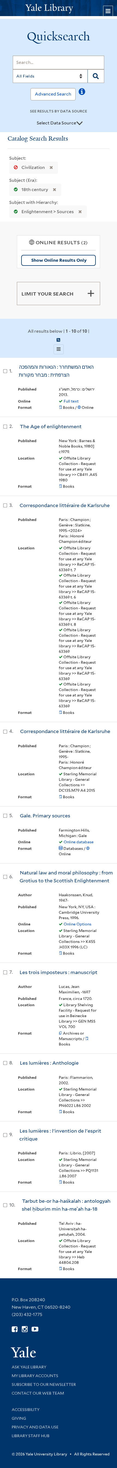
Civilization (33, 167)
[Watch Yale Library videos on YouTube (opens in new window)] (35, 1329)
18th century (35, 189)
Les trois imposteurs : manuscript (58, 972)
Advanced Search (53, 94)
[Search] (96, 76)
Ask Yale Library (29, 1367)
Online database (79, 842)
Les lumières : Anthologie (49, 1063)
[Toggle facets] (91, 293)
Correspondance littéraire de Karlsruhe (65, 505)
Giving (19, 1418)
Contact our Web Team (38, 1393)
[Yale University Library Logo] (58, 8)
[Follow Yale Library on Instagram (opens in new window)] (24, 1329)
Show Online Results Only (59, 260)
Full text (71, 401)
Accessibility (25, 1409)
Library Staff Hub (31, 1436)
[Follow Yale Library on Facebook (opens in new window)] (14, 1329)
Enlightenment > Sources (48, 211)
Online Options (77, 924)
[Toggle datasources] (79, 123)
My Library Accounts (35, 1376)
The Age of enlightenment (51, 426)
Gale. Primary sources (45, 815)
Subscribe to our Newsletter (44, 1384)
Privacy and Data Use (35, 1427)
